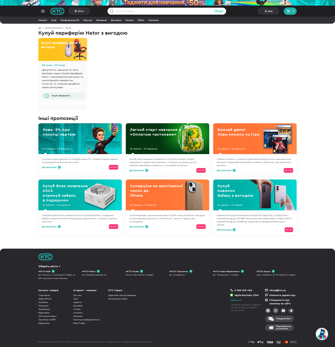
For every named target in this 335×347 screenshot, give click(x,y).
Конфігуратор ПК (70, 20)
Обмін (141, 20)
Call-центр (235, 300)
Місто (81, 11)
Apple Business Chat (246, 295)
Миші (68, 28)
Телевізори (44, 309)
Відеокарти (44, 313)
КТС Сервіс (115, 290)
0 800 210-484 (243, 290)
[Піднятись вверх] (309, 334)
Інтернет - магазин (84, 290)
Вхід (270, 11)
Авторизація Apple (117, 299)
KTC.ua (57, 11)
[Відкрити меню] (42, 11)
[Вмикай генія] (167, 3)
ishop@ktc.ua (277, 290)
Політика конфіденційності (86, 320)
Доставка (116, 20)
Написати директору (282, 295)
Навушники (44, 323)
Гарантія (77, 302)
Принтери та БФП (47, 320)
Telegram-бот (283, 319)
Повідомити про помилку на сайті (280, 302)
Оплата (129, 20)
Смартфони (44, 295)
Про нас (87, 20)
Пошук (219, 11)
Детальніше (49, 167)
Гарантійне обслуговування (122, 295)
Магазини (101, 20)
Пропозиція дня (53, 28)
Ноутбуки (43, 302)
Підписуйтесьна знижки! (283, 327)
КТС (39, 27)
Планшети (43, 306)
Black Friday (79, 323)
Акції (53, 20)
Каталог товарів (48, 290)
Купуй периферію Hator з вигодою (60, 45)
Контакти (153, 20)
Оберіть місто (48, 266)
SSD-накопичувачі (47, 316)
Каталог (42, 20)
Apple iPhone (44, 299)
